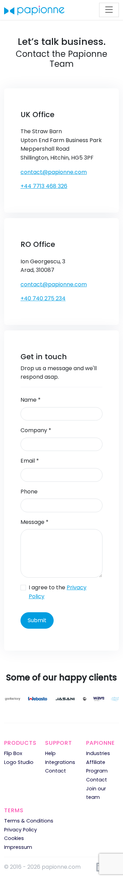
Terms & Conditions (28, 820)
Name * (30, 400)
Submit (37, 620)
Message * (34, 522)
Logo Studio (18, 762)
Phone (29, 491)
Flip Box (13, 753)
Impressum (18, 847)
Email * (29, 461)
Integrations (60, 762)
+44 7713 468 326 (43, 186)
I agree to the (57, 591)
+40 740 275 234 (43, 298)
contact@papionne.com (53, 172)
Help (50, 753)
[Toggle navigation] (109, 10)
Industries (98, 753)
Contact (55, 770)
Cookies (14, 838)
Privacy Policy (20, 829)
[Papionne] (34, 9)
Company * (35, 430)
